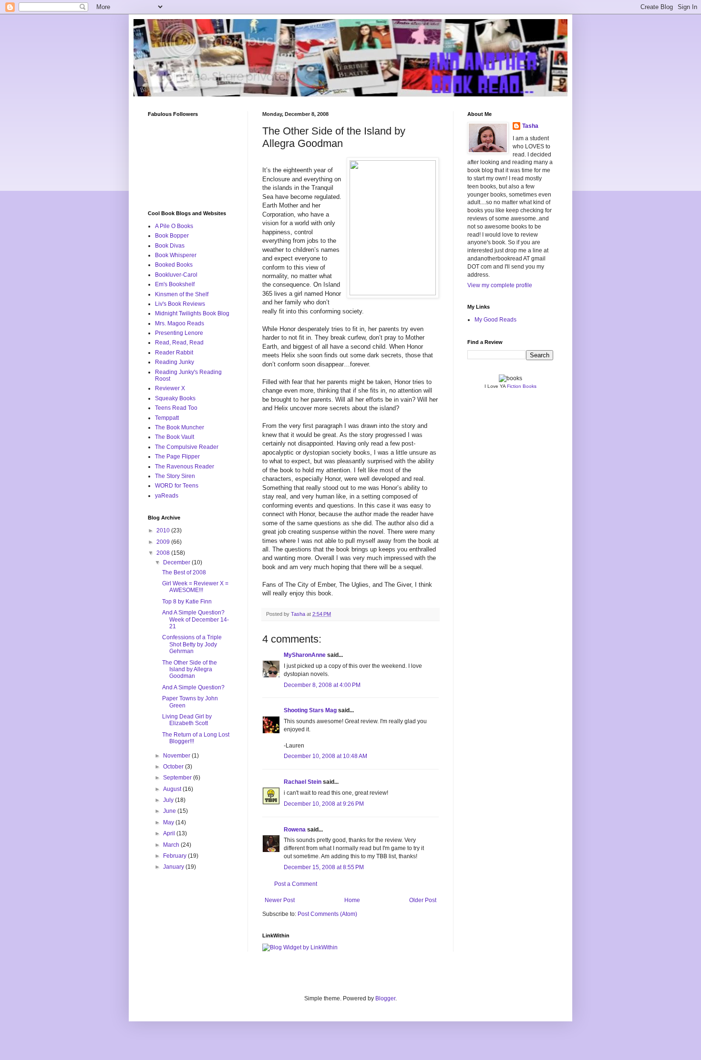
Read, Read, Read (179, 342)
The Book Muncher (179, 427)
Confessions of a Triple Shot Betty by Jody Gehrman (192, 644)
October (174, 766)
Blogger (385, 998)
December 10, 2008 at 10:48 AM (325, 756)
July (169, 800)
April (169, 833)
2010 (163, 530)
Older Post (422, 900)
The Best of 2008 (184, 572)
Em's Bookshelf (175, 284)
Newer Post (280, 900)
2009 (163, 542)
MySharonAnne (305, 655)
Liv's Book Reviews (180, 304)
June (170, 811)
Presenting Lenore (179, 333)
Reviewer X (170, 388)
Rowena (295, 829)
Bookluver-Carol (176, 274)
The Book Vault (174, 437)
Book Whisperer (175, 255)
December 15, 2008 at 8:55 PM (324, 867)
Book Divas (170, 245)
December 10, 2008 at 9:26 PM (324, 803)
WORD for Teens (176, 485)
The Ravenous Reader (184, 466)
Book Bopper (172, 235)
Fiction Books (521, 386)
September (178, 777)
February (175, 855)
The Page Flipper (177, 456)
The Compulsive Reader (186, 447)
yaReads (166, 495)
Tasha (530, 126)
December (177, 562)
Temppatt (167, 418)
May (169, 822)
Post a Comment (295, 884)
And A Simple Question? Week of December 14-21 (195, 619)
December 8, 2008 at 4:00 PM (322, 685)
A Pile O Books (174, 226)
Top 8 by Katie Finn (187, 601)
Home (352, 900)
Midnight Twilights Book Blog (192, 313)
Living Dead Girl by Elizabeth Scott (187, 720)
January (174, 866)
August (173, 789)
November (177, 755)
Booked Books (174, 264)
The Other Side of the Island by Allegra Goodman (189, 669)
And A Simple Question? (193, 687)
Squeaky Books (175, 398)
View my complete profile (499, 285)
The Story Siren (175, 476)
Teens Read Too (176, 408)
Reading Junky (174, 362)
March (172, 845)
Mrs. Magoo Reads (179, 323)
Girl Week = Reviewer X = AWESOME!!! (195, 586)
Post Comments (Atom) (327, 914)
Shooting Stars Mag (310, 710)
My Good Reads (495, 319)
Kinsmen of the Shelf (181, 294)
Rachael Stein (302, 782)
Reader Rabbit (174, 352)
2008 (163, 553)
